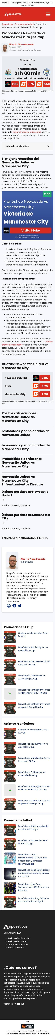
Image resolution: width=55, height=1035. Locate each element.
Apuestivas (7, 24)
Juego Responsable (18, 944)
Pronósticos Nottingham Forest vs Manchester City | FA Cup (34, 691)
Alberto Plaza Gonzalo (21, 44)
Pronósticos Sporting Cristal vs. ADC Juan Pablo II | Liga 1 (33, 900)
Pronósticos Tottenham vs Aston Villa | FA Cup (31, 677)
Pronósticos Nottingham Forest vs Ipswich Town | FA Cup (34, 706)
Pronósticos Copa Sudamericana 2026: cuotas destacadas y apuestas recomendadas (32, 859)
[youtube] (18, 1003)
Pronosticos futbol (24, 24)
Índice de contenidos (17, 146)
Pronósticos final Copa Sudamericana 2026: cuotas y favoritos (33, 887)
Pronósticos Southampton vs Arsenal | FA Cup (33, 649)
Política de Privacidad (19, 938)
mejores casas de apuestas (27, 132)
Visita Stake (30, 230)
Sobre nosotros (16, 947)
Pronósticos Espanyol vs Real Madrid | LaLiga (32, 842)
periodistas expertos (25, 998)
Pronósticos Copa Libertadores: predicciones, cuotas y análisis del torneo (34, 873)
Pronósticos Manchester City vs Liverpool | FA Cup (34, 663)
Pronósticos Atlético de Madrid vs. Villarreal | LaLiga (33, 828)
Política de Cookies (18, 941)
